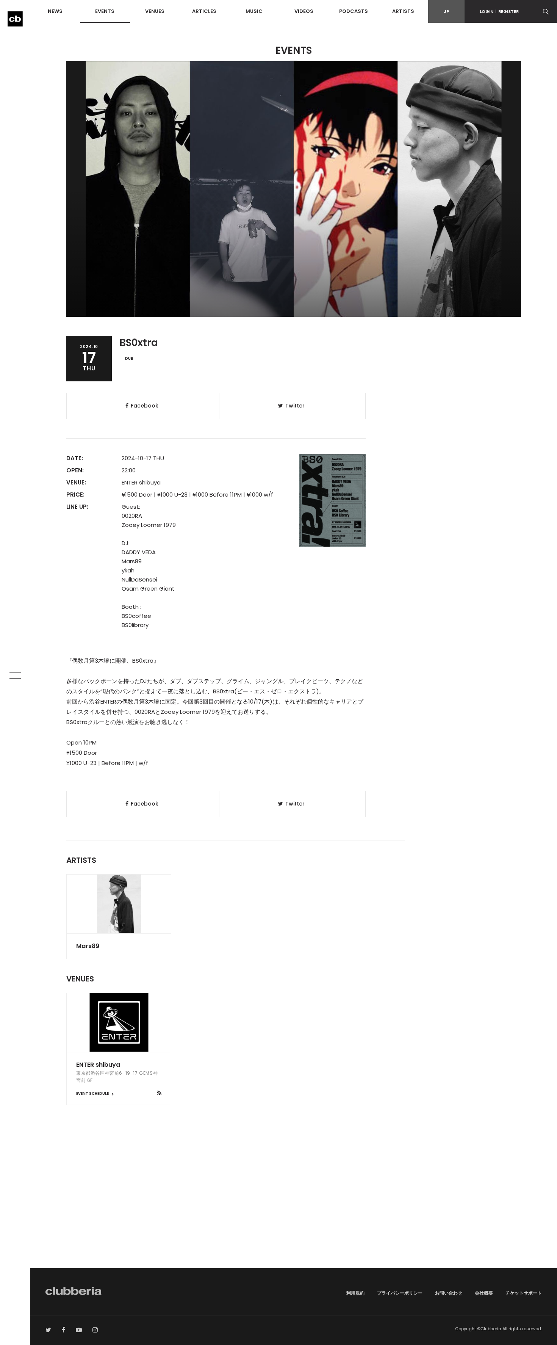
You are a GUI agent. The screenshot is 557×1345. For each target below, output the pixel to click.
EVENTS (104, 11)
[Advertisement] (293, 1204)
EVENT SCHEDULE (93, 1093)
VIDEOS (303, 11)
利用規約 (355, 1293)
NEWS (55, 11)
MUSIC (254, 11)
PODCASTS (353, 11)
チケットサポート (523, 1293)
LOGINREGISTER (499, 11)
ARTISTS (403, 11)
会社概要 (484, 1293)
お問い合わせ (448, 1293)
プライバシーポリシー (399, 1293)
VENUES (154, 11)
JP (446, 11)
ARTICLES (204, 11)
